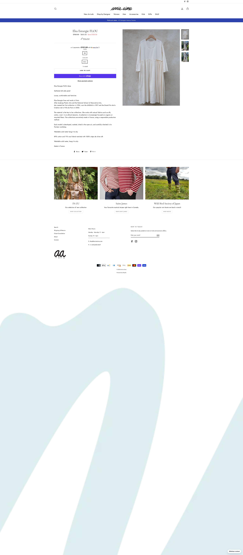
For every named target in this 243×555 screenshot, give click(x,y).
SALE (157, 14)
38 (85, 53)
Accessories (133, 14)
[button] (85, 47)
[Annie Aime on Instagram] (136, 241)
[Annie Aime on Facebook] (132, 241)
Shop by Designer (103, 14)
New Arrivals (89, 14)
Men (124, 14)
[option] (121, 20)
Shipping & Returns (59, 230)
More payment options (85, 81)
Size (85, 49)
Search (56, 227)
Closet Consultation (59, 233)
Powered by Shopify (121, 272)
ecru (84, 62)
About (56, 237)
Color (85, 58)
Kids (143, 14)
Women (116, 14)
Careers (56, 240)
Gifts (150, 14)
